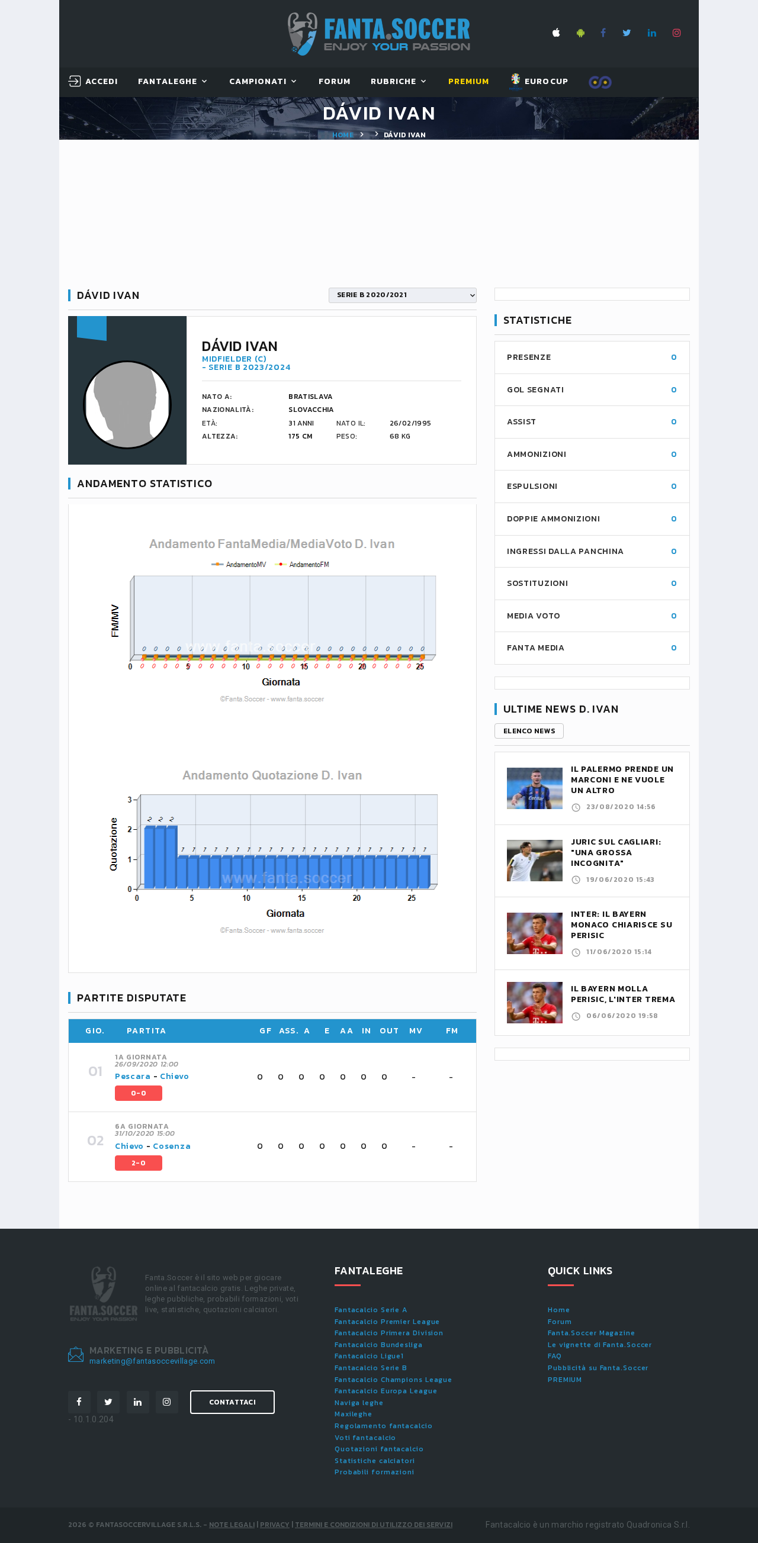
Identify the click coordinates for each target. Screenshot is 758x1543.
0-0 (138, 1093)
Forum (335, 82)
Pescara (133, 1076)
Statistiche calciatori (375, 1460)
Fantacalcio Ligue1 (369, 1356)
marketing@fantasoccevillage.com (152, 1361)
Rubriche (393, 82)
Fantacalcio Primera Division (389, 1333)
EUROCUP (545, 81)
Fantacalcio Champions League (393, 1379)
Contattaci (232, 1402)
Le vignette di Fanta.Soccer (600, 1344)
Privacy (275, 1524)
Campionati (258, 82)
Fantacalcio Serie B (371, 1367)
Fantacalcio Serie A (371, 1309)
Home (343, 135)
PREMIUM (565, 1379)
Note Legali (232, 1524)
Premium (468, 82)
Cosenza (172, 1146)
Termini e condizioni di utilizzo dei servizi (373, 1524)
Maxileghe (353, 1414)
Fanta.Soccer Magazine (591, 1333)
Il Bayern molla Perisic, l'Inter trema (623, 994)
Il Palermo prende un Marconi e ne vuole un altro (622, 780)
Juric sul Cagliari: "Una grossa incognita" (616, 852)
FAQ (555, 1356)
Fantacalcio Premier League (387, 1321)
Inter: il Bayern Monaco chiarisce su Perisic (621, 925)
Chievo (174, 1076)
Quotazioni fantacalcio (379, 1449)
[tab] (288, 1077)
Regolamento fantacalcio (384, 1425)
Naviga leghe (359, 1402)
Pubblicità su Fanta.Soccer (598, 1367)
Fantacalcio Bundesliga (379, 1344)
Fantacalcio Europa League (386, 1391)
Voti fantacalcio (365, 1437)
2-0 (138, 1163)
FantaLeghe (168, 82)
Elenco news (529, 731)
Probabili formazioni (375, 1472)
